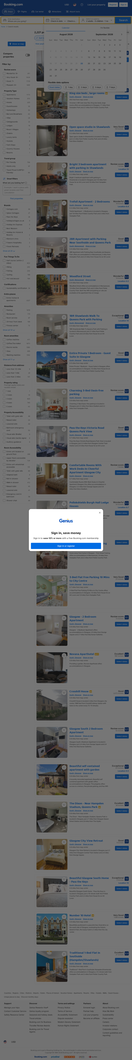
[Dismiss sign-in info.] (99, 512)
